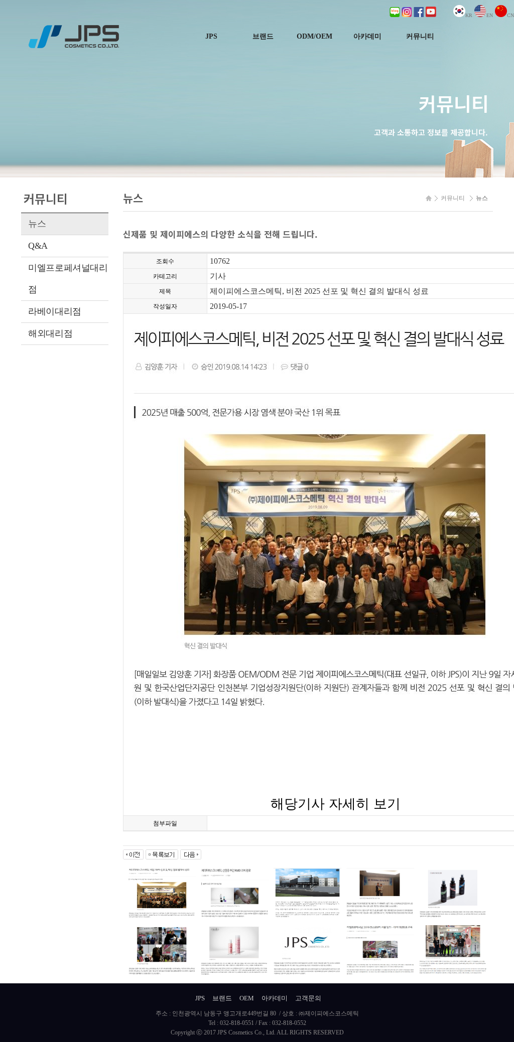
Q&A (38, 246)
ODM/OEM (314, 36)
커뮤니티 (420, 36)
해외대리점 (50, 333)
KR (468, 15)
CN (510, 15)
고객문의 (308, 998)
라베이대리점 (54, 311)
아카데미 (367, 36)
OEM (246, 998)
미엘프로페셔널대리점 (68, 278)
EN (489, 15)
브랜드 (263, 36)
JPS (211, 36)
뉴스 (37, 224)
